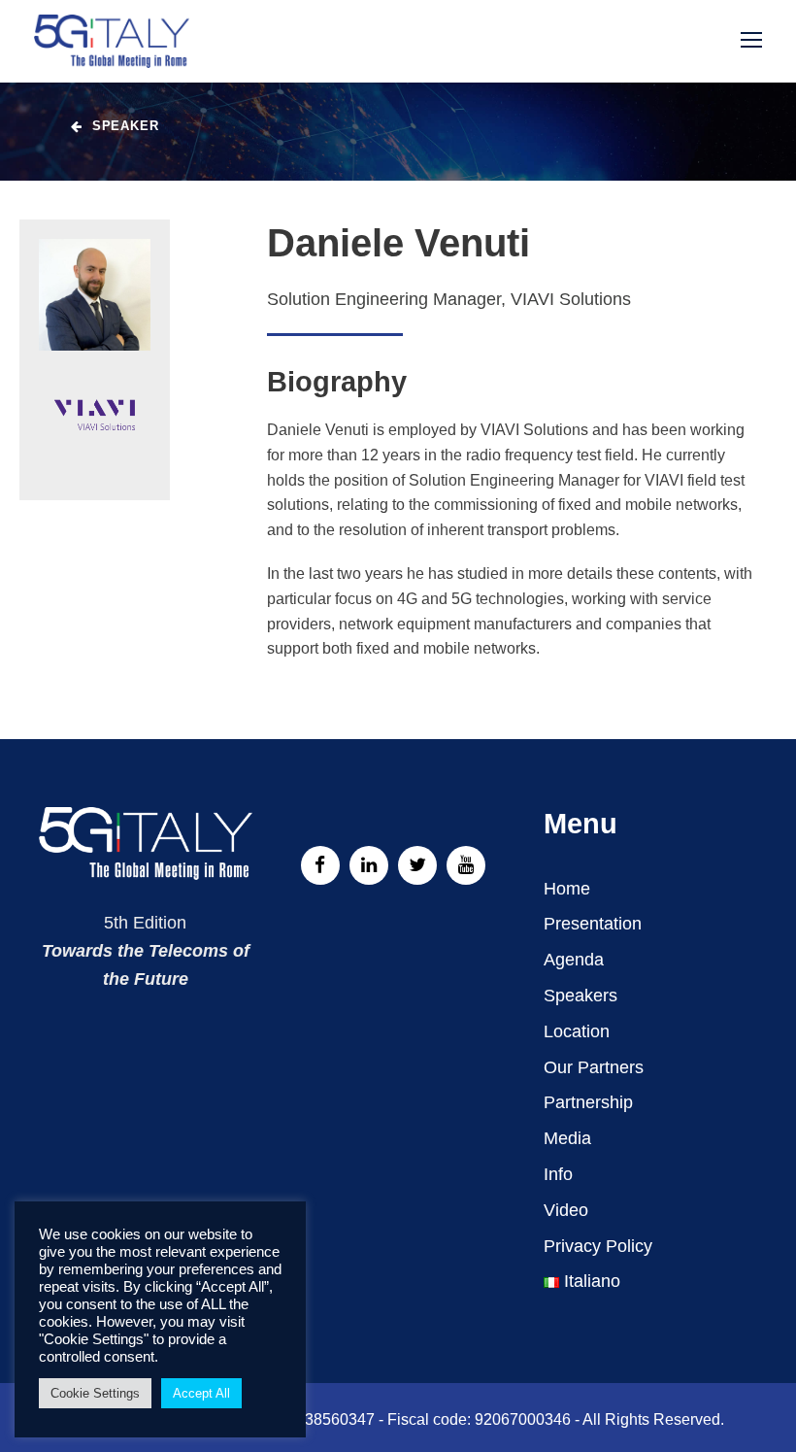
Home (567, 888)
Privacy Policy (598, 1246)
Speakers (580, 995)
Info (558, 1174)
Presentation (593, 923)
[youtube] (466, 865)
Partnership (588, 1102)
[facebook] (320, 865)
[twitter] (417, 865)
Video (566, 1210)
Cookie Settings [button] (95, 1393)
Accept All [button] (201, 1393)
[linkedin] (368, 865)
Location (577, 1031)
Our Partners (594, 1067)
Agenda (574, 959)
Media (567, 1138)
